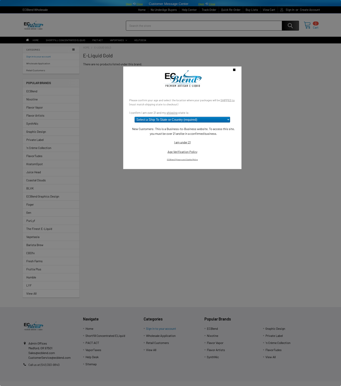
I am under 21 (182, 142)
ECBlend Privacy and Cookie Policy (182, 159)
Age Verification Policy (182, 152)
